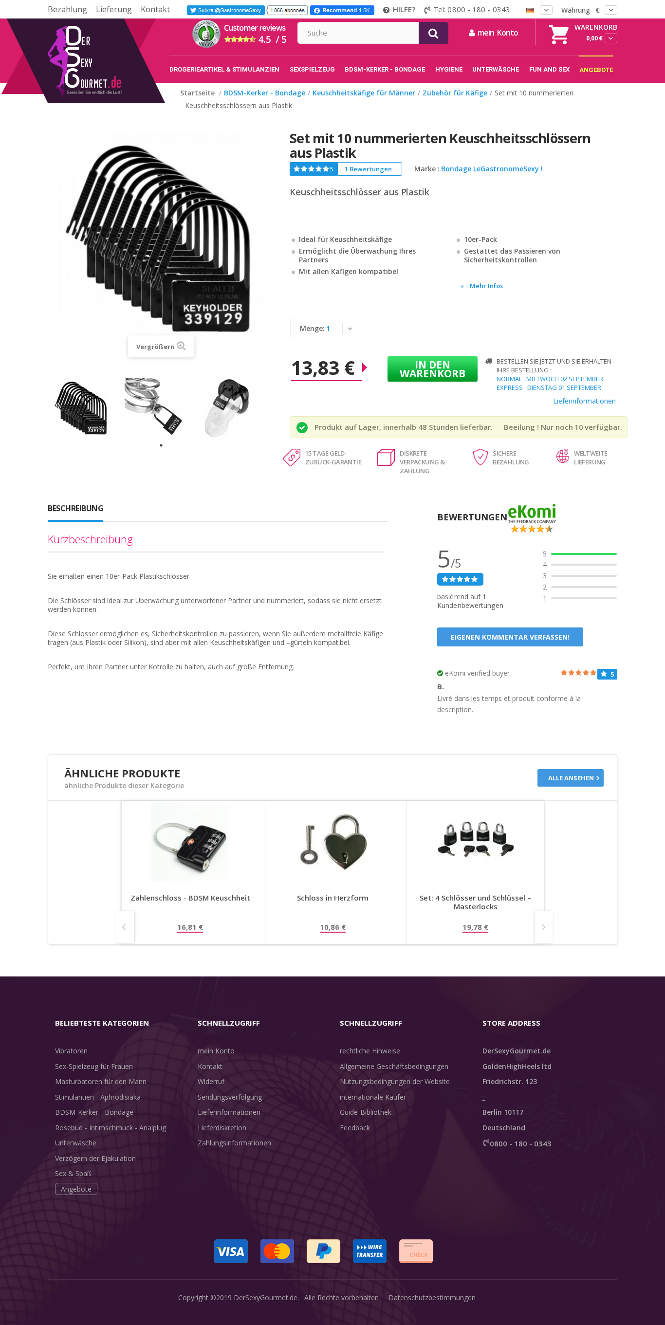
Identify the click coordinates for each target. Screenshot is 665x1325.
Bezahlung (67, 9)
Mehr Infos (486, 285)
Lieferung (114, 9)
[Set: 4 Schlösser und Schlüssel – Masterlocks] (475, 842)
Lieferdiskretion (222, 1127)
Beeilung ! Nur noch (538, 427)
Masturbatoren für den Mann (101, 1081)
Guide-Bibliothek (365, 1112)
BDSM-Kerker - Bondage (94, 1112)
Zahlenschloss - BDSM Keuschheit (190, 897)
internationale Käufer (373, 1097)
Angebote (76, 1189)
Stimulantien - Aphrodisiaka (98, 1097)
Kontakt (155, 9)
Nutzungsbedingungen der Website (395, 1081)
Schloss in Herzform (333, 897)
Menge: (312, 328)
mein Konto (216, 1050)
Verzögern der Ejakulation (95, 1158)
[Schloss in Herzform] (333, 842)
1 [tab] (161, 445)
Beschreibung (75, 508)
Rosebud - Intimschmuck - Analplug (110, 1127)
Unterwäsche (75, 1142)
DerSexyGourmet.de (265, 1297)
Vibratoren (71, 1050)
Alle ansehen (571, 777)
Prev (125, 927)
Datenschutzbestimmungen (432, 1297)
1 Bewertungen (368, 169)
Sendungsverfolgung (230, 1097)
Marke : (427, 169)
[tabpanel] (88, 408)
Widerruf (211, 1081)
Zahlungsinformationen (234, 1142)
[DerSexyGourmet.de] (105, 21)
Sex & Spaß (73, 1173)
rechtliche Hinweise (370, 1050)
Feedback (355, 1127)
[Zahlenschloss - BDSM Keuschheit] (190, 842)
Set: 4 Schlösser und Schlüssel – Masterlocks (475, 902)
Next (544, 927)
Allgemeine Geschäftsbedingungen (394, 1066)
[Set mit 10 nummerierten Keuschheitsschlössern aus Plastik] (88, 408)
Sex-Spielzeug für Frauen (94, 1066)
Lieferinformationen (584, 400)
